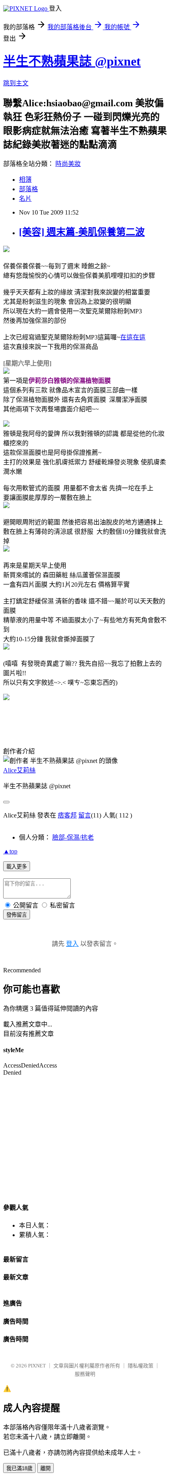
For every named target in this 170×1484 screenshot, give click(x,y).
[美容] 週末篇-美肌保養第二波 (82, 232)
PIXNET (37, 1366)
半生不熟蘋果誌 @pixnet (72, 61)
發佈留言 (16, 915)
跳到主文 (15, 83)
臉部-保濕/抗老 (73, 837)
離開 (45, 1468)
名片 (25, 198)
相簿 (25, 179)
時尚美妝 (68, 163)
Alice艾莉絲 (19, 770)
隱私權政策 (140, 1366)
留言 (84, 815)
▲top (10, 851)
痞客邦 (67, 815)
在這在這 (132, 337)
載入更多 (16, 867)
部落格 (28, 189)
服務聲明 (85, 1374)
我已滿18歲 (19, 1468)
